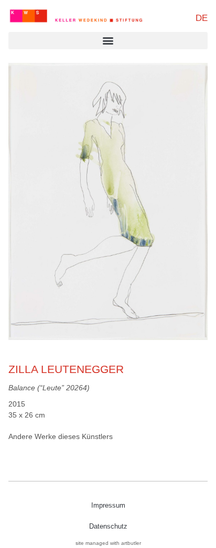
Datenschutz (108, 526)
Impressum (108, 505)
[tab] (60, 436)
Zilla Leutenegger (66, 369)
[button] (108, 40)
